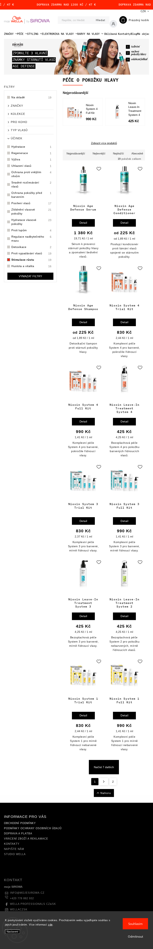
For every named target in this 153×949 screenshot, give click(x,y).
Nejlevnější (99, 153)
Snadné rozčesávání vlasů (31, 184)
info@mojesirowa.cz (27, 892)
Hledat (100, 20)
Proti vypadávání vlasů (31, 253)
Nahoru (105, 793)
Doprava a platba (18, 833)
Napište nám (14, 849)
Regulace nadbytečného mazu (31, 238)
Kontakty (12, 844)
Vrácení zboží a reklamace (26, 838)
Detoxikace (31, 247)
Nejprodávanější (76, 153)
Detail (83, 222)
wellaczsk (18, 909)
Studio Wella (15, 854)
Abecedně (137, 153)
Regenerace (31, 153)
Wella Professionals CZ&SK (33, 904)
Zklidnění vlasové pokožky (31, 211)
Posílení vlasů (31, 203)
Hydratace (31, 146)
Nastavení (12, 931)
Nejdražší (118, 153)
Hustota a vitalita (31, 266)
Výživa (31, 159)
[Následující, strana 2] (104, 781)
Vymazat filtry (30, 276)
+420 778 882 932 (22, 898)
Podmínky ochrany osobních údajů (33, 828)
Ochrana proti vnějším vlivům (31, 174)
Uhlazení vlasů (31, 166)
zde (50, 924)
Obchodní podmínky (20, 823)
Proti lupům (31, 230)
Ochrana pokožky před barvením (31, 194)
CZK (143, 11)
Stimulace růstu (31, 259)
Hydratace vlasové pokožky (31, 221)
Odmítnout (135, 936)
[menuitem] (10, 34)
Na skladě (31, 97)
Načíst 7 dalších (104, 767)
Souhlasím (135, 924)
